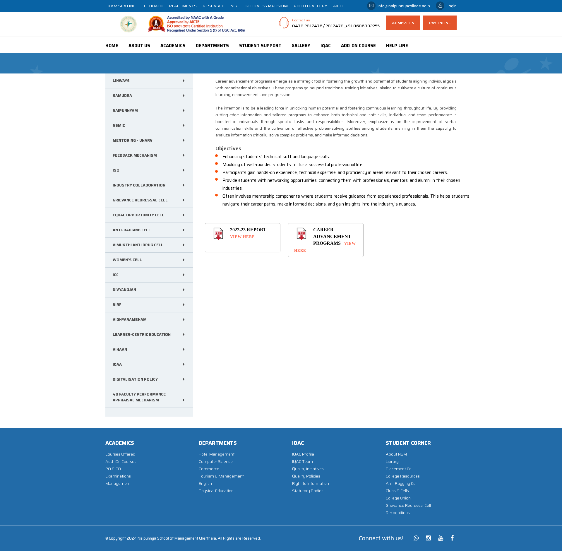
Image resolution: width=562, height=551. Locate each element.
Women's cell (127, 260)
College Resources (403, 476)
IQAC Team (302, 461)
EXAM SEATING (120, 6)
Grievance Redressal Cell (408, 505)
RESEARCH (214, 6)
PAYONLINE (440, 23)
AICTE (339, 6)
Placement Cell (399, 469)
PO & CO (113, 469)
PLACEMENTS (183, 6)
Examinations (118, 476)
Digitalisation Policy (135, 379)
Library (392, 461)
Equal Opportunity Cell (138, 215)
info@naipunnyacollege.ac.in (404, 6)
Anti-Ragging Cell (401, 483)
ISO (116, 170)
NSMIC (119, 125)
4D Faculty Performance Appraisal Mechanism (139, 397)
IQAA (117, 364)
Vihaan (120, 349)
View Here (242, 237)
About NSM (396, 454)
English (205, 483)
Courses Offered (120, 454)
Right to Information (310, 483)
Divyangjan (124, 290)
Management (118, 483)
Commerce (209, 469)
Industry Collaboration (139, 185)
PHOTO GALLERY (310, 6)
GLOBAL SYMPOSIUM (267, 6)
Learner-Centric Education (142, 334)
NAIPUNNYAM (125, 110)
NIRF (235, 6)
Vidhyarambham (130, 319)
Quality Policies (306, 476)
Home (111, 45)
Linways (121, 81)
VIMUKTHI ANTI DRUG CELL (138, 245)
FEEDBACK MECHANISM (135, 155)
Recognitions (398, 513)
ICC (116, 275)
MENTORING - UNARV (133, 140)
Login (451, 6)
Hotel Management (216, 454)
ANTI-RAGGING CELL (132, 230)
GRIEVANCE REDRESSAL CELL (140, 200)
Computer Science (216, 461)
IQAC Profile (303, 454)
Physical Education (216, 491)
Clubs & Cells (397, 491)
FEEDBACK (152, 6)
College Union (398, 498)
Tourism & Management (221, 476)
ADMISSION (403, 23)
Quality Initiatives (308, 469)
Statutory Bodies (307, 491)
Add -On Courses (120, 461)
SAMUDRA (122, 96)
